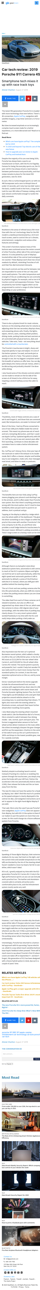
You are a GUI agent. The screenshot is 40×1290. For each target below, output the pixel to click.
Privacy (21, 1287)
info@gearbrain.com (12, 1259)
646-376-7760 (10, 1261)
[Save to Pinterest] (28, 98)
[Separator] (5, 104)
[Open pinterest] (12, 1272)
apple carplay (26, 1032)
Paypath (31, 1279)
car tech (5, 1036)
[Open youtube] (15, 1272)
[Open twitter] (5, 1272)
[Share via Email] (35, 98)
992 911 (16, 1032)
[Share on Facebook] (10, 98)
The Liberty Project (9, 1281)
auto (32, 1034)
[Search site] (37, 3)
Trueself (19, 1279)
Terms (27, 1287)
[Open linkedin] (22, 1272)
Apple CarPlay (20, 810)
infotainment (7, 1034)
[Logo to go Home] (12, 3)
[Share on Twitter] (22, 98)
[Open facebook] (9, 1272)
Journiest (25, 1279)
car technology (20, 1034)
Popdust (6, 1279)
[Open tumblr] (18, 1272)
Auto (3, 33)
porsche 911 (7, 1032)
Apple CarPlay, (19, 116)
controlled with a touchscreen (16, 344)
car (28, 1034)
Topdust (12, 1279)
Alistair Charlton (8, 90)
